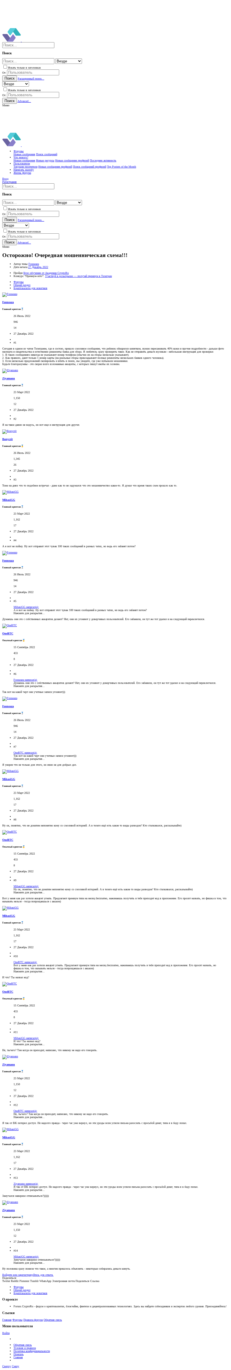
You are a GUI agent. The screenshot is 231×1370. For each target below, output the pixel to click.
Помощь (19, 1354)
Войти (6, 1333)
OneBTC (7, 633)
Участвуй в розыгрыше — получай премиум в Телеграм (78, 276)
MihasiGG (8, 499)
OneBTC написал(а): (25, 752)
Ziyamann (8, 378)
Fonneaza (33, 263)
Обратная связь (53, 1319)
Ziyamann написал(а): (26, 1183)
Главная (7, 1319)
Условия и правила (25, 1347)
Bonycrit (7, 439)
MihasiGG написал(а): (26, 607)
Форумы (17, 1319)
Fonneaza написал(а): (25, 679)
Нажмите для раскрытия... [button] (29, 613)
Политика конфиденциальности (32, 1351)
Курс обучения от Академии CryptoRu (46, 272)
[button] (5, 105)
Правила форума (33, 1319)
